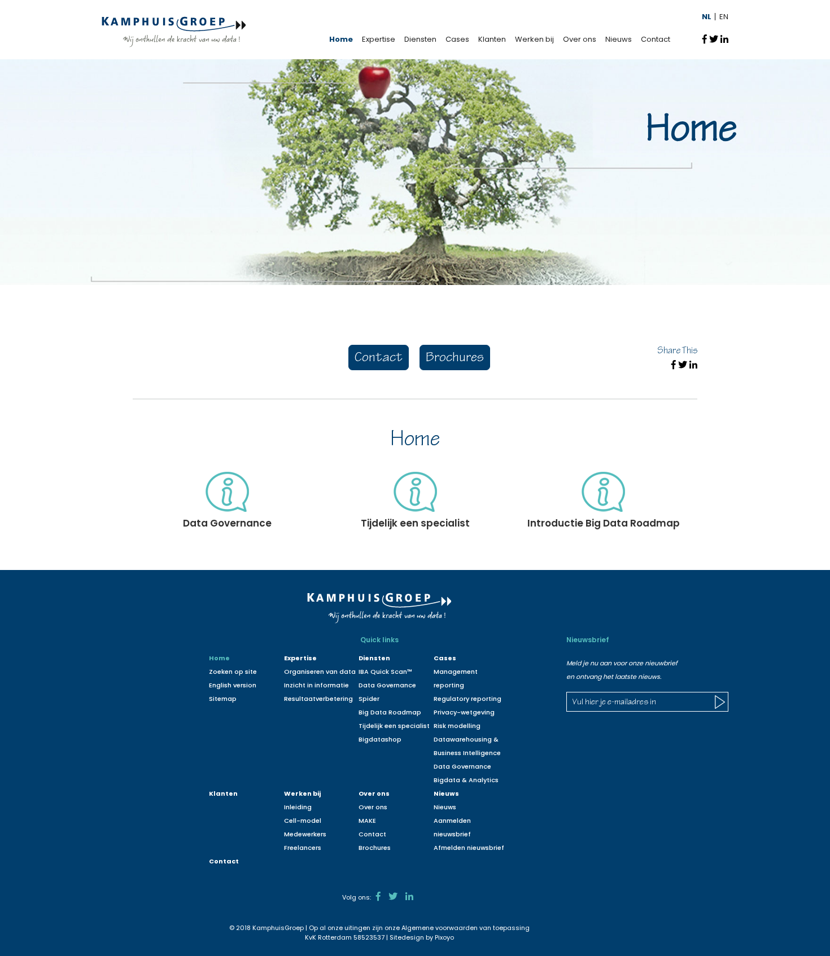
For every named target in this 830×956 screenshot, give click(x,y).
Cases (457, 39)
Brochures (455, 359)
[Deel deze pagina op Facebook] (704, 38)
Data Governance (462, 766)
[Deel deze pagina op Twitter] (713, 38)
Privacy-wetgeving (464, 712)
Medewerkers (305, 834)
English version (232, 685)
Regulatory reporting (467, 698)
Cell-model (302, 820)
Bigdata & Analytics (466, 779)
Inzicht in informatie (316, 685)
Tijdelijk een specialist (394, 725)
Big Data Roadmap (390, 712)
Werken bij (534, 39)
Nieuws (618, 39)
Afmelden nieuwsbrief (469, 847)
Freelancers (302, 847)
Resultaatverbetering (318, 698)
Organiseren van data (320, 671)
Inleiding (298, 807)
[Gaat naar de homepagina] (174, 31)
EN (723, 16)
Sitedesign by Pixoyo (422, 937)
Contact (655, 39)
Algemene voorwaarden (439, 927)
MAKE (367, 820)
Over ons (579, 39)
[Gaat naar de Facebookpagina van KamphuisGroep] (378, 896)
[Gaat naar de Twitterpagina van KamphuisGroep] (393, 896)
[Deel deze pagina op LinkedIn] (724, 38)
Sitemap (223, 698)
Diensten (420, 39)
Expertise (378, 39)
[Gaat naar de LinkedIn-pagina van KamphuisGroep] (409, 896)
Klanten (492, 39)
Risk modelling (457, 725)
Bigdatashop (380, 739)
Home (341, 39)
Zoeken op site (233, 671)
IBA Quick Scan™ (385, 671)
